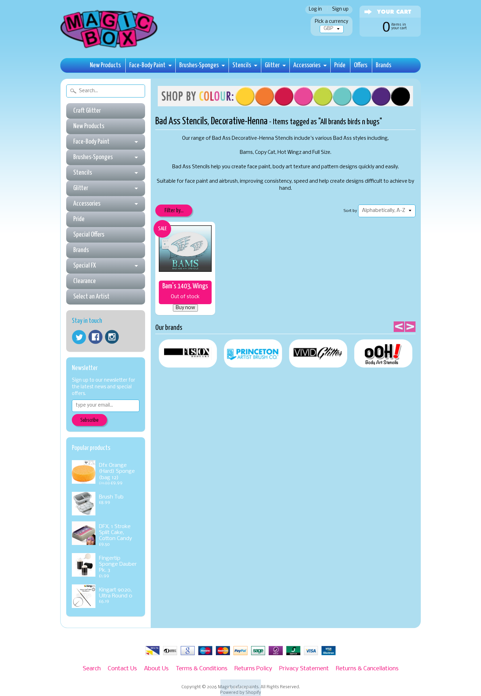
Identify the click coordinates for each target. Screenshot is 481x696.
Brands (383, 65)
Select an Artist (91, 296)
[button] (240, 687)
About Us (156, 668)
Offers (360, 65)
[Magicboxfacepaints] (109, 48)
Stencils (241, 65)
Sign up (340, 9)
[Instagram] (112, 337)
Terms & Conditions (201, 668)
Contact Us (122, 668)
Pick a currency (331, 21)
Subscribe (89, 420)
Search (92, 668)
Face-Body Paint (147, 65)
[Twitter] (79, 337)
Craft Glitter (87, 110)
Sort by (350, 211)
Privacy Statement (304, 668)
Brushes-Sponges (199, 65)
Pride (339, 65)
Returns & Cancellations (367, 668)
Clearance (84, 281)
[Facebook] (95, 337)
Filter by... (173, 210)
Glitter (272, 65)
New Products (105, 65)
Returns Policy (253, 668)
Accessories (306, 65)
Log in (315, 9)
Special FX (84, 265)
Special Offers (88, 234)
